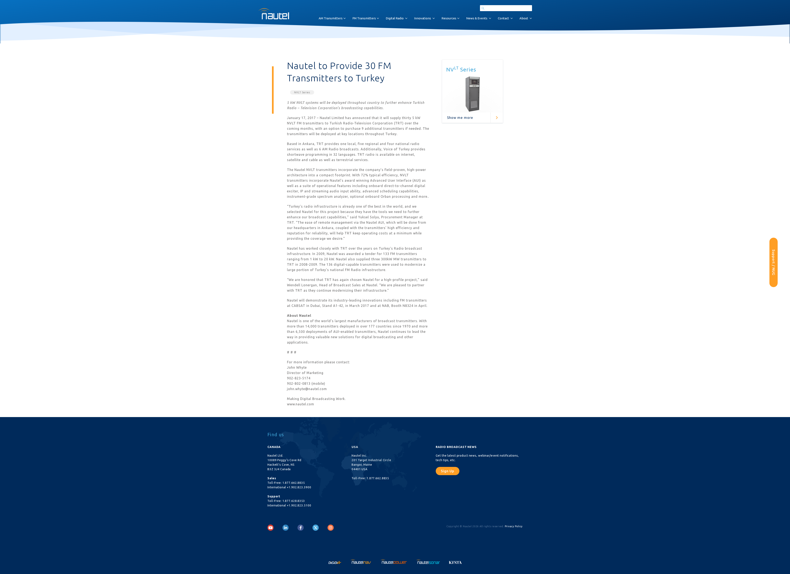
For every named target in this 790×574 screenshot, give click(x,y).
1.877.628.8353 (293, 501)
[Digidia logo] (335, 561)
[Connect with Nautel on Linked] (285, 528)
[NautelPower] (394, 561)
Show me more (460, 117)
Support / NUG (774, 262)
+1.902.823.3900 (299, 487)
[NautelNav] (361, 561)
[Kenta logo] (455, 561)
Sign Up (447, 471)
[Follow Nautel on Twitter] (315, 528)
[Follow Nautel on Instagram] (330, 528)
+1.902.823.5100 (299, 505)
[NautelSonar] (428, 561)
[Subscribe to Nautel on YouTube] (270, 528)
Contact (503, 18)
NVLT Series (302, 92)
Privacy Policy (514, 526)
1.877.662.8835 (293, 482)
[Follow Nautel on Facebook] (301, 528)
